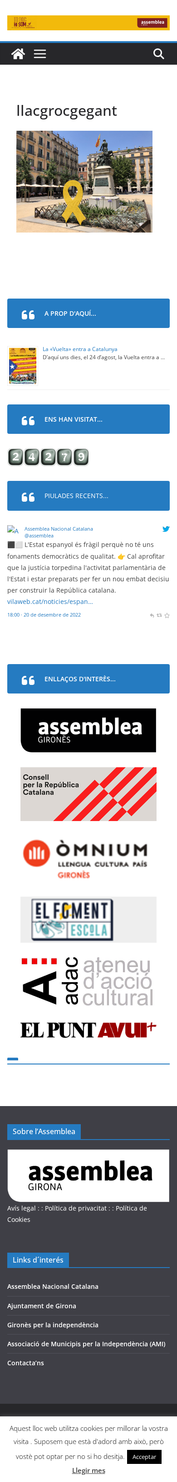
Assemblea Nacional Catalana (59, 528)
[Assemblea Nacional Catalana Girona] (18, 54)
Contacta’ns (25, 1362)
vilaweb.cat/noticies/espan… (50, 601)
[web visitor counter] (48, 454)
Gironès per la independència (52, 1324)
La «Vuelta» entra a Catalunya (80, 349)
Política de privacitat (76, 1208)
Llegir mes (88, 1470)
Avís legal (21, 1208)
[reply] (152, 614)
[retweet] (159, 614)
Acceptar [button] (144, 1457)
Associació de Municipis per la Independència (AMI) (86, 1344)
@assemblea (39, 535)
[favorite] (167, 614)
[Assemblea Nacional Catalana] (14, 531)
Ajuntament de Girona (41, 1306)
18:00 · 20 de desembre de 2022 (44, 614)
